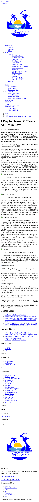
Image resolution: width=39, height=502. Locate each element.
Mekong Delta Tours (18, 78)
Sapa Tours (15, 62)
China (10, 51)
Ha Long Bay (12, 86)
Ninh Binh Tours (17, 59)
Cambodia (11, 49)
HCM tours (15, 76)
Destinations (8, 46)
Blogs (6, 489)
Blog (6, 115)
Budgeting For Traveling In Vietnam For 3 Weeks (19, 336)
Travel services (9, 100)
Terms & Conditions (11, 488)
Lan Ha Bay (12, 88)
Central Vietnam (13, 95)
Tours (6, 52)
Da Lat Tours (16, 74)
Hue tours (15, 69)
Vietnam (10, 47)
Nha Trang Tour (17, 73)
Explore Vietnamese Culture (13, 338)
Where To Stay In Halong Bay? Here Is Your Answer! (21, 316)
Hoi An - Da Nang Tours (19, 71)
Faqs (6, 491)
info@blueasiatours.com (12, 105)
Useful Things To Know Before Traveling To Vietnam (21, 318)
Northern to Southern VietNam (17, 98)
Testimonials (8, 493)
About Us (7, 486)
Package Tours (9, 91)
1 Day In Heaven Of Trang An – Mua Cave (18, 116)
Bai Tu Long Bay (13, 90)
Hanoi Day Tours (17, 56)
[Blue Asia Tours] (19, 42)
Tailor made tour (9, 494)
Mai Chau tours (16, 61)
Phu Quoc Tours (17, 79)
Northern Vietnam (13, 93)
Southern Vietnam (13, 96)
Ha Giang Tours (17, 64)
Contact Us (8, 102)
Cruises (7, 85)
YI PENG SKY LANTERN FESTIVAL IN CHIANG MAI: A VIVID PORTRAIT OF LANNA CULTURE (21, 324)
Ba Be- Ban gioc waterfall (20, 66)
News (6, 496)
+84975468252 (9, 106)
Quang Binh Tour (17, 68)
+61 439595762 (13, 110)
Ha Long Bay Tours (18, 57)
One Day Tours (9, 394)
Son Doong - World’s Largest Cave (15, 315)
